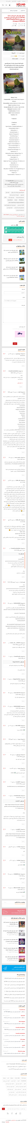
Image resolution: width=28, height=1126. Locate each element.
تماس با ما (8, 1)
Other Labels (15, 59)
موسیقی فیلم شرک (20, 197)
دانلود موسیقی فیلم (10, 1083)
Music (12, 1078)
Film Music (21, 200)
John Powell (5, 214)
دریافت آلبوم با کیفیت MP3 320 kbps (12, 228)
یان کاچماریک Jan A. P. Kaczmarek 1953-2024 (16, 1064)
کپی (10, 239)
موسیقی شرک (11, 197)
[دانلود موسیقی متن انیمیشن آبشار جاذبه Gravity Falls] (22, 924)
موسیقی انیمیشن (20, 210)
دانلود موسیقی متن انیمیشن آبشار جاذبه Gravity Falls (14, 981)
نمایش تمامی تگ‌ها (13, 1094)
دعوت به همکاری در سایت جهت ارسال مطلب (16, 1066)
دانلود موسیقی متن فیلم (21, 1086)
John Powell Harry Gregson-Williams (16, 202)
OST (5, 197)
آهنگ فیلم (13, 1081)
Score (16, 200)
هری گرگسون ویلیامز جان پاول (17, 192)
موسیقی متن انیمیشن (19, 207)
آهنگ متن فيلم (6, 1081)
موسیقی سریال (18, 1089)
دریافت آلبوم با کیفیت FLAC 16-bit (13, 231)
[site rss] (8, 1113)
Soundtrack (10, 200)
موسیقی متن (9, 207)
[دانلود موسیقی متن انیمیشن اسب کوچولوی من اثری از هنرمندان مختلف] (22, 941)
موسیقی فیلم (10, 1089)
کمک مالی (14, 1)
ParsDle (7, 1122)
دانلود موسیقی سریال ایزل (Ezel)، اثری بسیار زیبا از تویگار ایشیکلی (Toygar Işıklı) (14, 1001)
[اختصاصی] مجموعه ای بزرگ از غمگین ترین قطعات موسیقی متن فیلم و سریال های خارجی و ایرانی (14, 994)
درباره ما (23, 1)
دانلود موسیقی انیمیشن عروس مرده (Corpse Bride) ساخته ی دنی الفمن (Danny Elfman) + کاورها (14, 997)
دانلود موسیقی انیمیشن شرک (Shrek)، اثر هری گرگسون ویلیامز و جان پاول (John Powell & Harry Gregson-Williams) (14, 18)
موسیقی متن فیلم (13, 10)
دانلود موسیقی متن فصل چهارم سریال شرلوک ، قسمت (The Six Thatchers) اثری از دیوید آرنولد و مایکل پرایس (14, 991)
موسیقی (7, 192)
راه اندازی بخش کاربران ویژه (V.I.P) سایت (17, 1069)
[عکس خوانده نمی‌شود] (20, 334)
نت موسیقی (20, 383)
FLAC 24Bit (17, 1078)
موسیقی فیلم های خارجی (21, 1092)
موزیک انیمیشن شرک (14, 195)
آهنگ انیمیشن (21, 205)
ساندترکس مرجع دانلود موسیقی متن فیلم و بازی (20, 5)
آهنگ (18, 1081)
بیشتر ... (4, 902)
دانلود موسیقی (19, 1083)
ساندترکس (23, 10)
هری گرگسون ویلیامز (13, 214)
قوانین (19, 1)
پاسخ (23, 365)
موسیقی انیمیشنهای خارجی (10, 205)
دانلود (25, 1083)
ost (8, 1078)
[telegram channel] (16, 1113)
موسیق (22, 195)
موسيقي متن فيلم (10, 1086)
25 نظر (13, 25)
